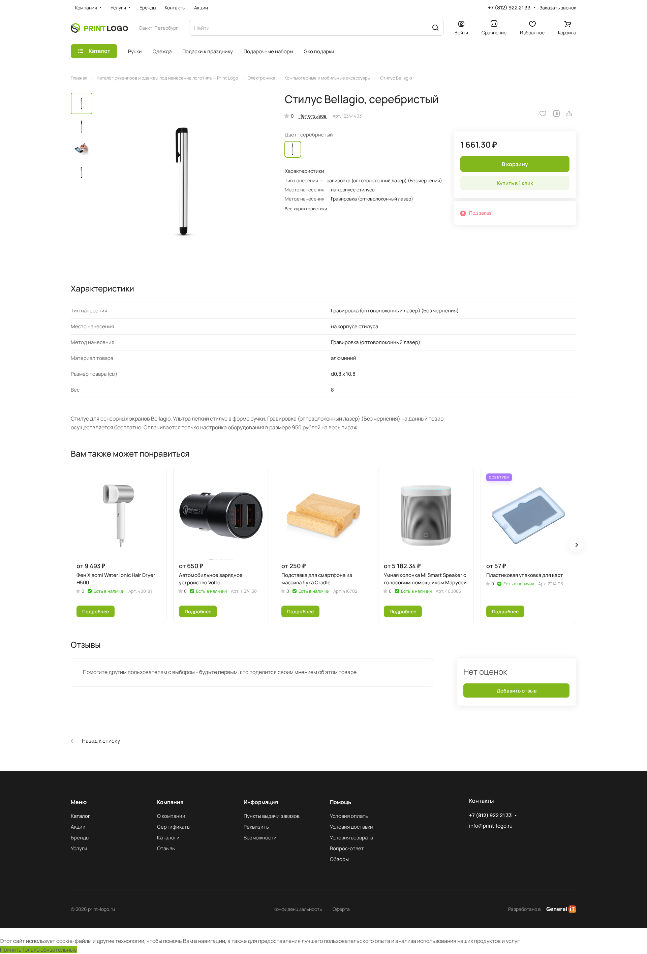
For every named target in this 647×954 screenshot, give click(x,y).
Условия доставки (351, 826)
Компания (170, 802)
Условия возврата (351, 837)
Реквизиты (257, 826)
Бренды (80, 837)
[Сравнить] (556, 113)
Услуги (79, 848)
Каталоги (168, 837)
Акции (78, 826)
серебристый (293, 149)
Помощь (340, 802)
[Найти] (435, 28)
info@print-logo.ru (491, 825)
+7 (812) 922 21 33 (509, 8)
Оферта (341, 909)
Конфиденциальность (298, 909)
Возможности (260, 837)
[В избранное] (543, 113)
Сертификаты (173, 826)
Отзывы (166, 848)
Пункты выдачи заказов (272, 816)
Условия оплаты (349, 816)
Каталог (80, 816)
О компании (171, 816)
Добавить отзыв (516, 690)
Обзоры (339, 859)
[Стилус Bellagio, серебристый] (183, 180)
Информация (261, 802)
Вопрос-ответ (347, 848)
